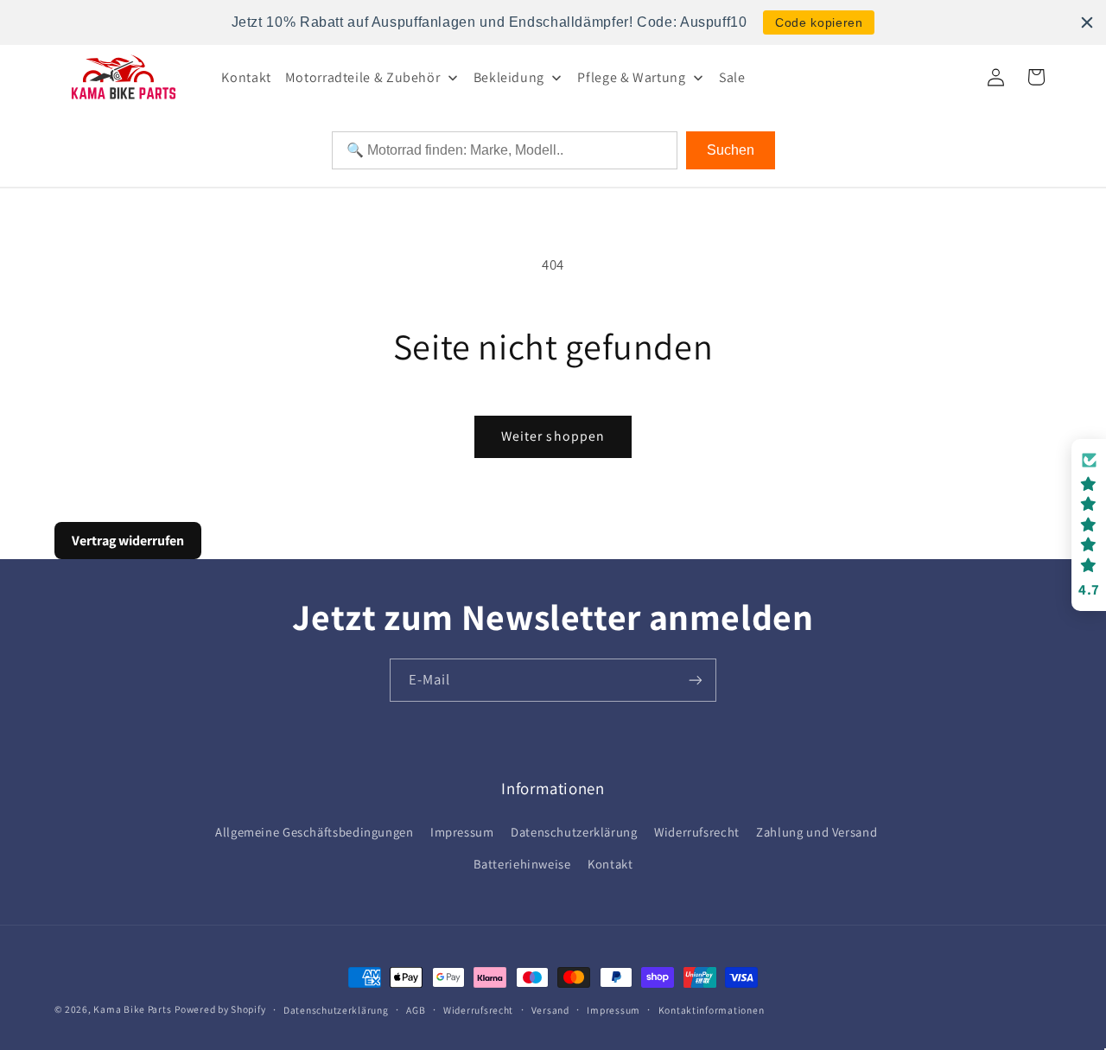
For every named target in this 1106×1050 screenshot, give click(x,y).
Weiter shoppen (553, 436)
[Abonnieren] (695, 680)
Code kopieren (818, 22)
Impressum (462, 832)
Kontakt (610, 864)
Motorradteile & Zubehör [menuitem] (363, 77)
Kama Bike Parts (132, 1008)
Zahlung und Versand (816, 832)
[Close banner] (1087, 22)
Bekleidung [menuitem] (509, 77)
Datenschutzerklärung (574, 832)
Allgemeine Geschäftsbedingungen (314, 832)
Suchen (730, 150)
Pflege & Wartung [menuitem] (631, 77)
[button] (1088, 525)
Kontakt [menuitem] (245, 77)
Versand (550, 1009)
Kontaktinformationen (711, 1009)
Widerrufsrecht (697, 832)
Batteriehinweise (522, 864)
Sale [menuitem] (732, 77)
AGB (415, 1009)
